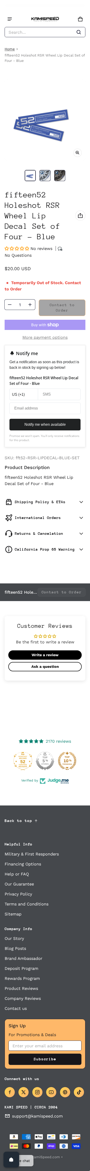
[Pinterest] (65, 1092)
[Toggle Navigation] (10, 19)
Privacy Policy (18, 894)
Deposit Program (21, 968)
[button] (45, 32)
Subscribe (45, 1059)
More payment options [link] (45, 337)
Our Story (14, 938)
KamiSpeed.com (46, 1157)
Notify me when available (45, 424)
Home (10, 49)
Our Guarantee (19, 884)
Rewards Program (22, 978)
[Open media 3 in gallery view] (59, 175)
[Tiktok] (79, 1092)
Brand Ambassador (23, 958)
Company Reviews (23, 998)
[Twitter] (23, 1092)
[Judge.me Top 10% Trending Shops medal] (67, 761)
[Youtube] (51, 1092)
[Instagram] (37, 1092)
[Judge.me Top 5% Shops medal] (45, 761)
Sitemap (13, 914)
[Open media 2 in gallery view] (45, 175)
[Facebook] (10, 1092)
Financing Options (23, 864)
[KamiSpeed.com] (45, 19)
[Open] (11, 1160)
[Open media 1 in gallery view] (30, 175)
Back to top (18, 820)
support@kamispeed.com (37, 1116)
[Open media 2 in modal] (45, 120)
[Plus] (30, 304)
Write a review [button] (45, 655)
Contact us (16, 1008)
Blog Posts (15, 948)
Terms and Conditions (26, 904)
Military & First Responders (32, 854)
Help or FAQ (17, 874)
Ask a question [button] (45, 666)
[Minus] (10, 304)
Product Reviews (21, 988)
